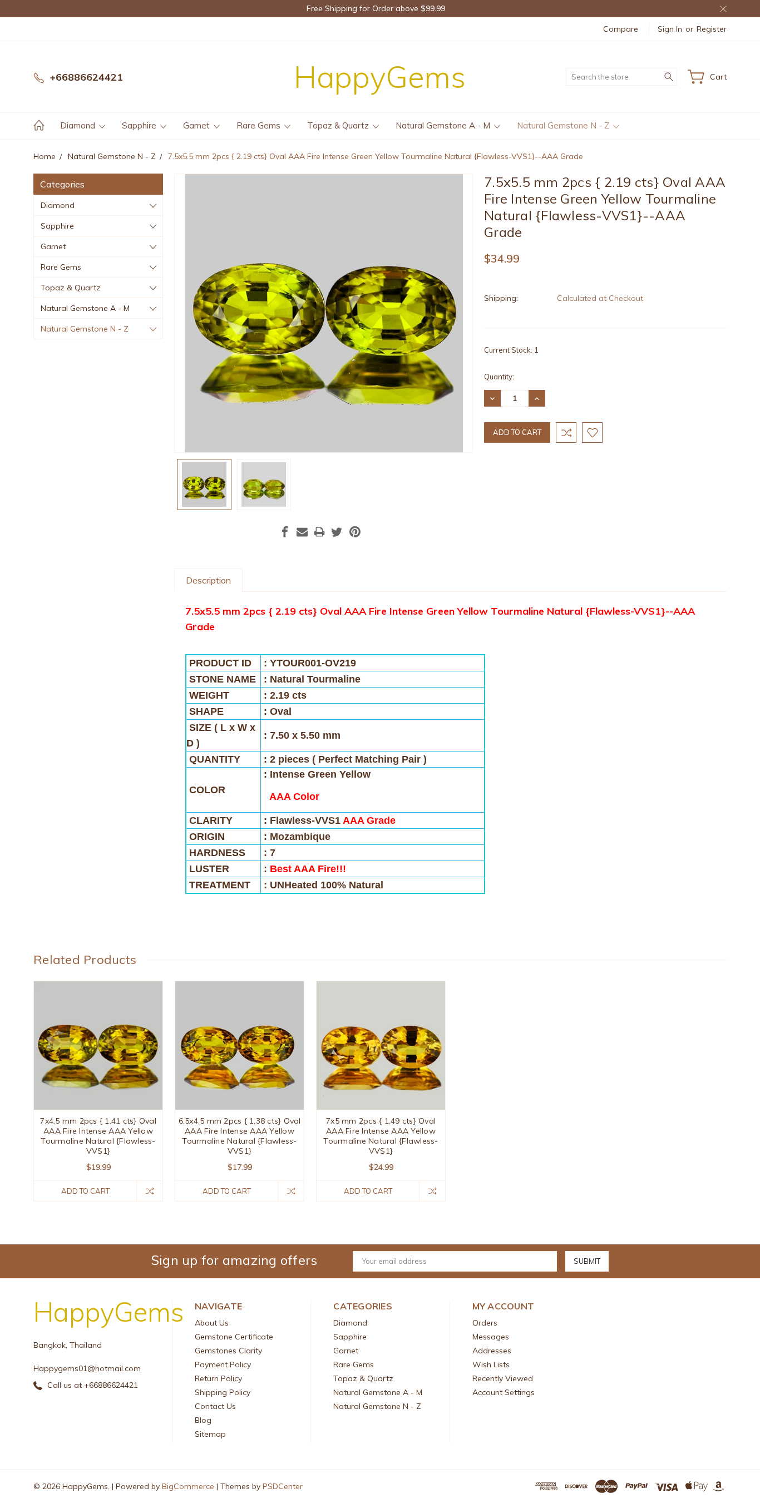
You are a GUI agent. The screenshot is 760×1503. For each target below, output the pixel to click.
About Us (212, 1323)
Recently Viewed (502, 1378)
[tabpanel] (98, 1091)
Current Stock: (511, 349)
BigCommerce (188, 1486)
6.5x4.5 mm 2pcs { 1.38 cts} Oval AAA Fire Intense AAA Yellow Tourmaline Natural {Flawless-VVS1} (240, 1136)
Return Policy (218, 1378)
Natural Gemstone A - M (444, 125)
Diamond (78, 125)
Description (208, 580)
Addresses (491, 1351)
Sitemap (210, 1434)
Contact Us (215, 1406)
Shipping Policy (222, 1392)
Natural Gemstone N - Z (564, 125)
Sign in (670, 29)
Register (712, 29)
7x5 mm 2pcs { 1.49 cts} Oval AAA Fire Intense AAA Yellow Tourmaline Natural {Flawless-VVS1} (380, 1136)
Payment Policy (223, 1364)
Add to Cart (85, 1190)
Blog (203, 1420)
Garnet (197, 125)
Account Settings (503, 1392)
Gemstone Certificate (234, 1337)
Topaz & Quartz (339, 125)
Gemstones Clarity (228, 1351)
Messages (490, 1337)
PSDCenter (283, 1486)
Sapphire (140, 125)
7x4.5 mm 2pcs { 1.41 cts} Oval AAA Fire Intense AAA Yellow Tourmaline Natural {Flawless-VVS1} (98, 1136)
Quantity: (499, 376)
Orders (484, 1323)
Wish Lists (491, 1364)
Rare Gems (259, 125)
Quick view (98, 1071)
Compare (620, 29)
